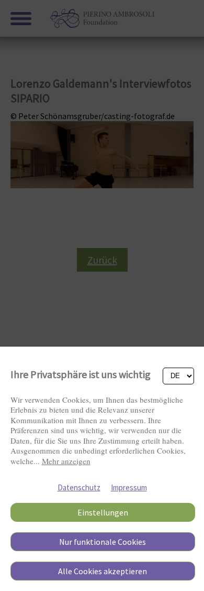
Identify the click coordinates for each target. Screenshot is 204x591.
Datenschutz (79, 487)
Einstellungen (102, 512)
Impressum (129, 487)
